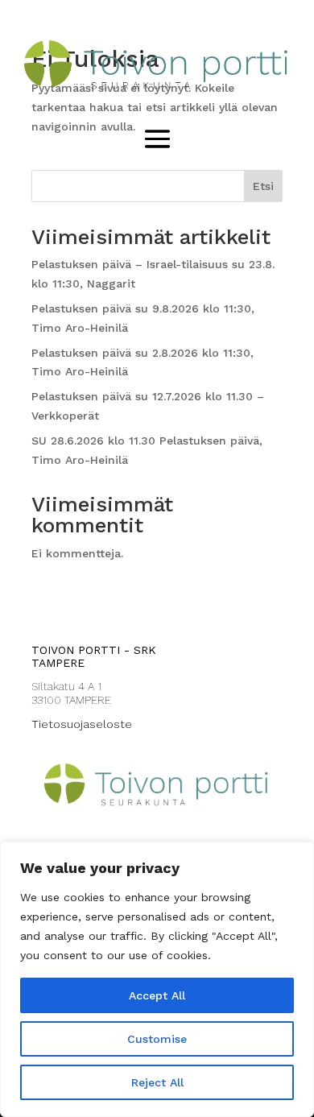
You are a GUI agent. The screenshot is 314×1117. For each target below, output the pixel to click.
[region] (157, 979)
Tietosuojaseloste (81, 724)
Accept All (157, 995)
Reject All (157, 1082)
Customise (157, 1038)
